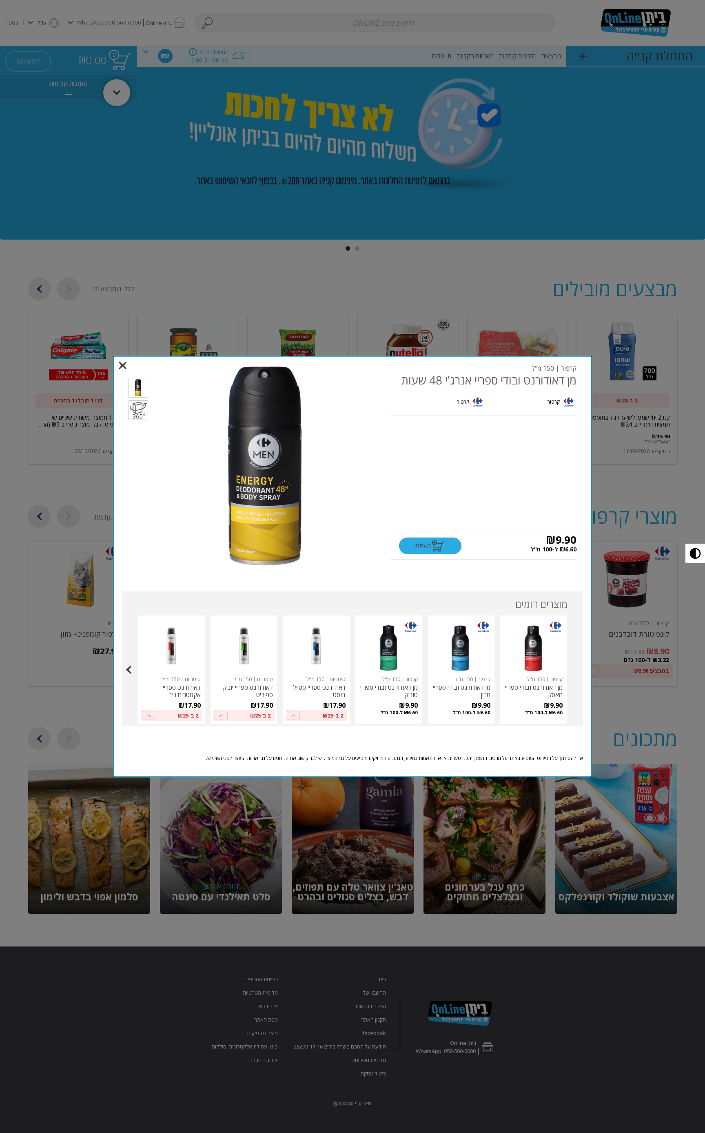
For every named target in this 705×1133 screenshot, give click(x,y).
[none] (533, 669)
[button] (267, 466)
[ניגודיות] (695, 553)
